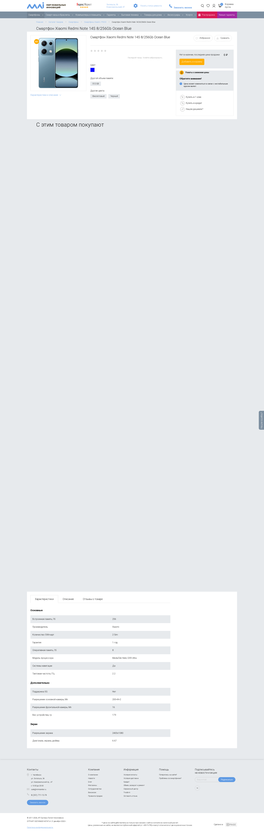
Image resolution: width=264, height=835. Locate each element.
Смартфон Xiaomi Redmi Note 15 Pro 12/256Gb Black (57, 558)
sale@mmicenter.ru (38, 789)
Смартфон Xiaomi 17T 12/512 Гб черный (51, 429)
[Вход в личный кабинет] (214, 5)
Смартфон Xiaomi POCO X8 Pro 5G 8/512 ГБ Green (56, 299)
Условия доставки (131, 778)
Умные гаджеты (227, 15)
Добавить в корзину (192, 61)
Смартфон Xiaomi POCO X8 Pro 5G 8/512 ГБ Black (56, 364)
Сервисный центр (131, 789)
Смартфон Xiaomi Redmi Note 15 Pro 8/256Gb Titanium (58, 170)
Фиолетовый (98, 96)
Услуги (189, 15)
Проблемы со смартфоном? (170, 778)
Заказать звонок (183, 8)
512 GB (95, 83)
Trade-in (127, 792)
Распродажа (208, 15)
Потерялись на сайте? (168, 775)
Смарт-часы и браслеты (58, 15)
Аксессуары (173, 15)
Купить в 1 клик (193, 97)
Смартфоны (34, 15)
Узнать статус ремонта (151, 6)
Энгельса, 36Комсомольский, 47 (116, 5)
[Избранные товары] (208, 5)
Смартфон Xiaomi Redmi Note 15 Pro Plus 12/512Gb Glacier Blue (62, 235)
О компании (93, 775)
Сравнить (224, 38)
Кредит (127, 782)
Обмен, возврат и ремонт (134, 785)
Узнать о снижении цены (197, 72)
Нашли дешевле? (194, 109)
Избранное (205, 38)
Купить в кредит (194, 103)
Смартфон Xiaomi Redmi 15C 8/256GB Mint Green (55, 493)
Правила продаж (95, 796)
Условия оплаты (130, 775)
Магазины (92, 785)
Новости (91, 778)
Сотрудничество (94, 789)
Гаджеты (111, 15)
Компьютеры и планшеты (88, 15)
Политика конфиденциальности (40, 827)
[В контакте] (197, 788)
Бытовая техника (129, 15)
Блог (90, 782)
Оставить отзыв (130, 796)
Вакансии (92, 792)
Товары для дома (153, 15)
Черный (114, 96)
